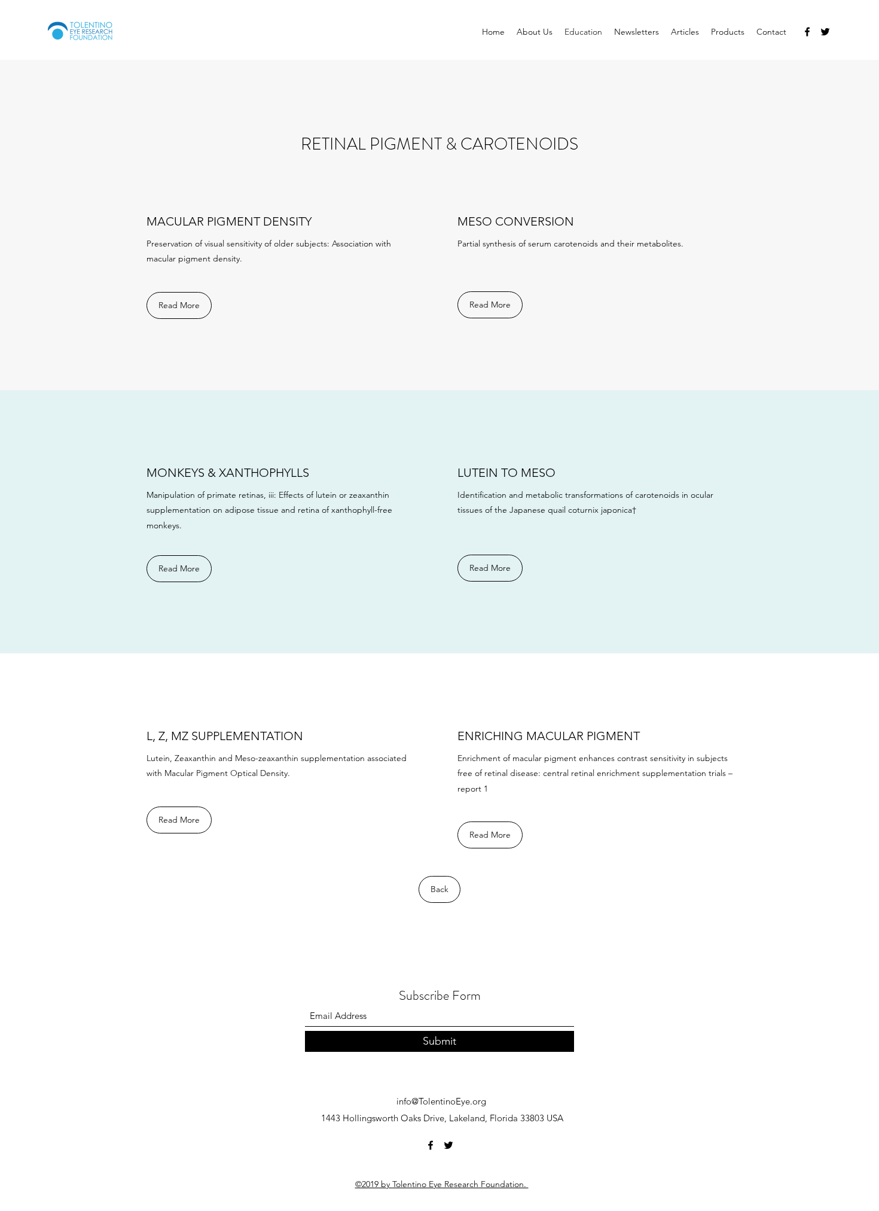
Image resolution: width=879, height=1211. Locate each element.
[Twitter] (825, 32)
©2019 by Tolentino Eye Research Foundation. (442, 1184)
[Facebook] (807, 32)
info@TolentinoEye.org (441, 1101)
